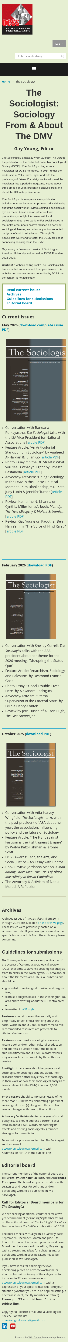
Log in (59, 43)
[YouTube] (12, 1326)
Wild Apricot (35, 1337)
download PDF (40, 565)
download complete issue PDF (32, 327)
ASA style (28, 1009)
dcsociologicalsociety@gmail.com (23, 1148)
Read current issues (23, 289)
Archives (14, 294)
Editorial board (19, 303)
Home (6, 81)
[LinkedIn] (4, 1326)
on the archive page (50, 923)
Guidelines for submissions (30, 298)
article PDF (35, 442)
